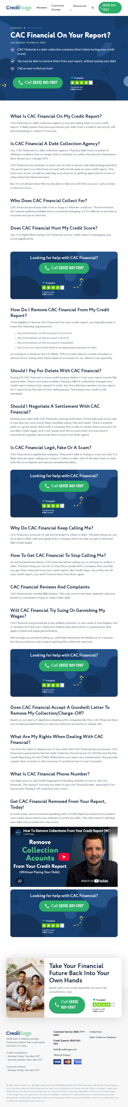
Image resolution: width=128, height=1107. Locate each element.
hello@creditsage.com (65, 1049)
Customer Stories (57, 7)
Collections (96, 1032)
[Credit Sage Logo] (18, 8)
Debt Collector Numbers (103, 1037)
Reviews (41, 7)
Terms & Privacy (61, 1055)
